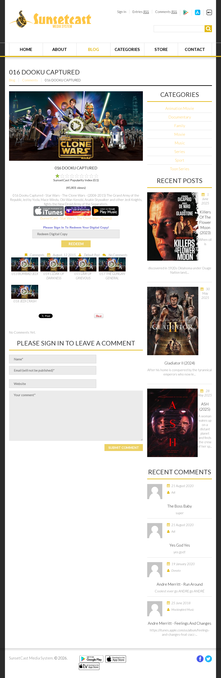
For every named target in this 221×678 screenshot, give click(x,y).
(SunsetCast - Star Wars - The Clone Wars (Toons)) (76, 218)
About (59, 49)
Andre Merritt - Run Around (180, 584)
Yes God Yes (179, 545)
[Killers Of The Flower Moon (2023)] (172, 226)
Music (180, 142)
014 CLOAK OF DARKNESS (53, 276)
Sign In (121, 12)
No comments (118, 255)
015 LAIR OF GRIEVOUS (83, 276)
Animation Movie (179, 108)
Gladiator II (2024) (179, 363)
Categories (127, 49)
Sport (179, 160)
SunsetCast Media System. (31, 658)
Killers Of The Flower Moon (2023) (205, 222)
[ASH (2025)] (172, 423)
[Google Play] (186, 14)
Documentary (179, 117)
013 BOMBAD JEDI (25, 274)
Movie (179, 134)
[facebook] (200, 658)
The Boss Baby (179, 506)
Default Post (92, 255)
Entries (141, 12)
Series (179, 151)
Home (26, 49)
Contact (195, 49)
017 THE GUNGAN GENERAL (112, 276)
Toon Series (179, 168)
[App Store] (197, 14)
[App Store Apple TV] (209, 14)
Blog (93, 49)
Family (179, 125)
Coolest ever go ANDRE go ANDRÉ (179, 591)
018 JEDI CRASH (24, 301)
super (180, 513)
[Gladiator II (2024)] (172, 321)
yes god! (180, 552)
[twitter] (208, 658)
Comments (166, 12)
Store (161, 49)
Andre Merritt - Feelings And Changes (179, 623)
